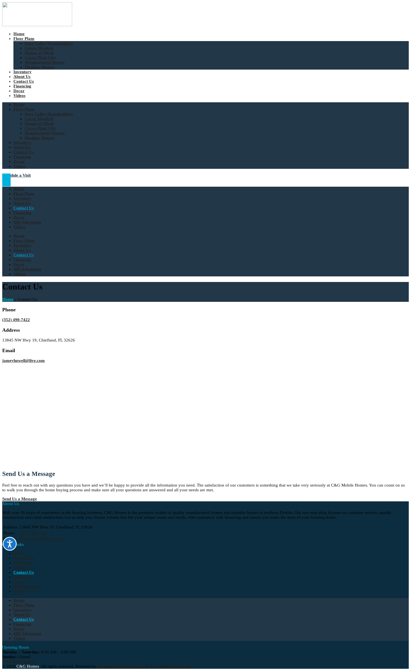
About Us (21, 76)
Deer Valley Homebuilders (49, 43)
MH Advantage (27, 222)
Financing (22, 86)
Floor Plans (23, 38)
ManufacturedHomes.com (121, 666)
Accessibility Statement (169, 666)
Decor (19, 91)
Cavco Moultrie (39, 48)
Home (19, 34)
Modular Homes (40, 67)
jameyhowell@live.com (23, 360)
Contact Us (23, 81)
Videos (19, 95)
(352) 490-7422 (16, 319)
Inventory (22, 72)
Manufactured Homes (45, 62)
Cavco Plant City (40, 57)
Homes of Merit (39, 53)
